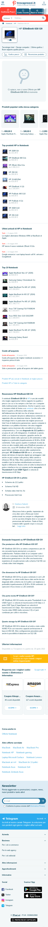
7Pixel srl (16, 915)
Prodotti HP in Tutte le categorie (14, 383)
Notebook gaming (24, 752)
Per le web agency (9, 850)
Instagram (9, 900)
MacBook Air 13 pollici (28, 762)
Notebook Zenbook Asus (12, 772)
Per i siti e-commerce (10, 845)
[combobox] (7, 18)
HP (15, 23)
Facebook (9, 889)
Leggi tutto (21, 526)
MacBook (6, 747)
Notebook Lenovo (34, 757)
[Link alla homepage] (3, 23)
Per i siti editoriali (8, 856)
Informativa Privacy (37, 806)
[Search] (43, 18)
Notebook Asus (8, 767)
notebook (30, 408)
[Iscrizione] (43, 801)
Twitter (8, 895)
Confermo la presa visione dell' (25, 806)
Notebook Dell (24, 767)
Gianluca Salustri (21, 504)
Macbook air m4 (9, 762)
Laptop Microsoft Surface (13, 757)
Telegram (9, 905)
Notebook (9, 23)
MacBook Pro (33, 747)
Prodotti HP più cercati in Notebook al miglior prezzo (22, 379)
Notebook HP (8, 752)
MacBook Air (18, 747)
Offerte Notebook (9, 734)
